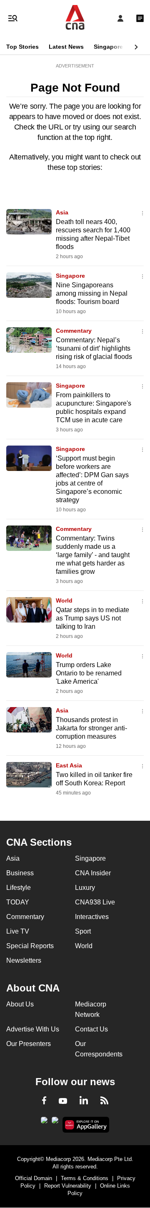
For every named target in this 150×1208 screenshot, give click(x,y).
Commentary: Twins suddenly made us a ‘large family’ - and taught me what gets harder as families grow (93, 555)
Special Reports (30, 945)
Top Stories (22, 46)
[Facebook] (44, 1102)
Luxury (85, 887)
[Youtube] (63, 1101)
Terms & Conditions (84, 1178)
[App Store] (55, 1122)
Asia (62, 212)
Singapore (108, 46)
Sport (83, 931)
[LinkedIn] (84, 1102)
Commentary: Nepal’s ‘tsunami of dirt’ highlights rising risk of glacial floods (94, 348)
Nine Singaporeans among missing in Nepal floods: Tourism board (92, 293)
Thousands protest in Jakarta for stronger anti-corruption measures (91, 728)
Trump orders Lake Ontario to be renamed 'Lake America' (89, 673)
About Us (20, 1004)
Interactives (92, 916)
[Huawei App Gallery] (86, 1125)
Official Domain (33, 1178)
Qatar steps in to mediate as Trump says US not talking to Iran (92, 618)
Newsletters (23, 960)
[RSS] (104, 1102)
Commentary (74, 330)
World (64, 600)
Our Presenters (28, 1043)
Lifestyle (18, 887)
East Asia (69, 765)
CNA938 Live (95, 902)
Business (20, 873)
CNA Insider (93, 873)
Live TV (17, 931)
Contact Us (91, 1029)
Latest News (66, 46)
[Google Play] (44, 1122)
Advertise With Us (32, 1029)
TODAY (17, 902)
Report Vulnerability (67, 1186)
